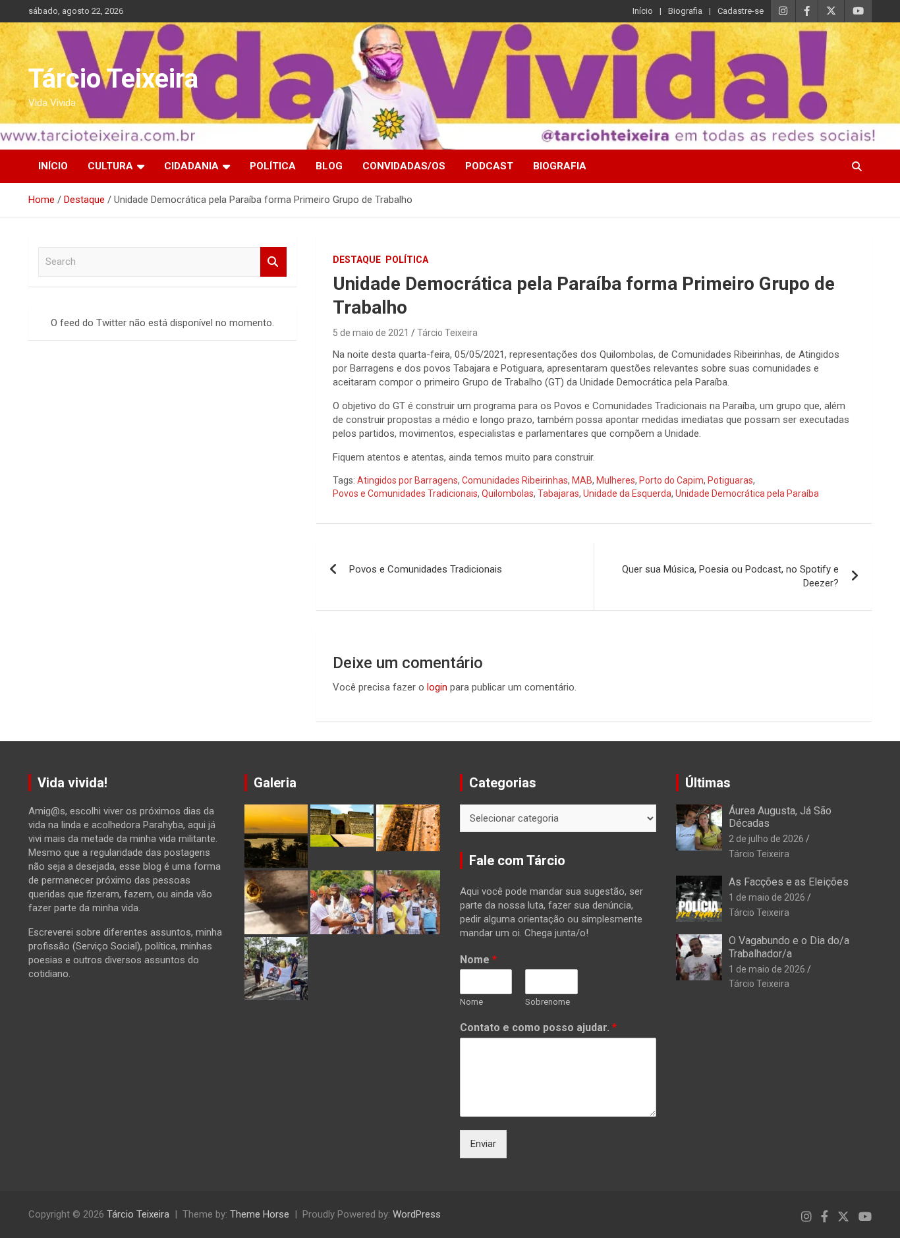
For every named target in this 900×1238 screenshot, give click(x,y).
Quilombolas (508, 493)
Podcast (489, 166)
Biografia (685, 11)
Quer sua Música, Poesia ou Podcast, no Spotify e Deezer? (730, 576)
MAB (582, 480)
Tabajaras (558, 493)
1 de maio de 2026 (767, 897)
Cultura (110, 166)
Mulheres (615, 480)
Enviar (483, 1144)
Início (643, 11)
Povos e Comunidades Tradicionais (405, 493)
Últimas (708, 783)
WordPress (417, 1214)
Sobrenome (547, 1002)
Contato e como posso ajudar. (538, 1027)
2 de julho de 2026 (766, 838)
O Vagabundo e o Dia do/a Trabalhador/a (789, 946)
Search (273, 262)
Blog (329, 166)
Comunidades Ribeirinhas (515, 480)
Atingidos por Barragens (407, 480)
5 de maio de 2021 (371, 332)
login (437, 687)
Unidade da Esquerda (627, 493)
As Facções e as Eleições (789, 882)
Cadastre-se (740, 11)
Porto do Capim (671, 480)
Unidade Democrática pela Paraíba (747, 493)
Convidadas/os (403, 166)
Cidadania (191, 166)
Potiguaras (730, 480)
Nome (478, 959)
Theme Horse (259, 1214)
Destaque (357, 259)
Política (273, 166)
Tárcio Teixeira (113, 78)
